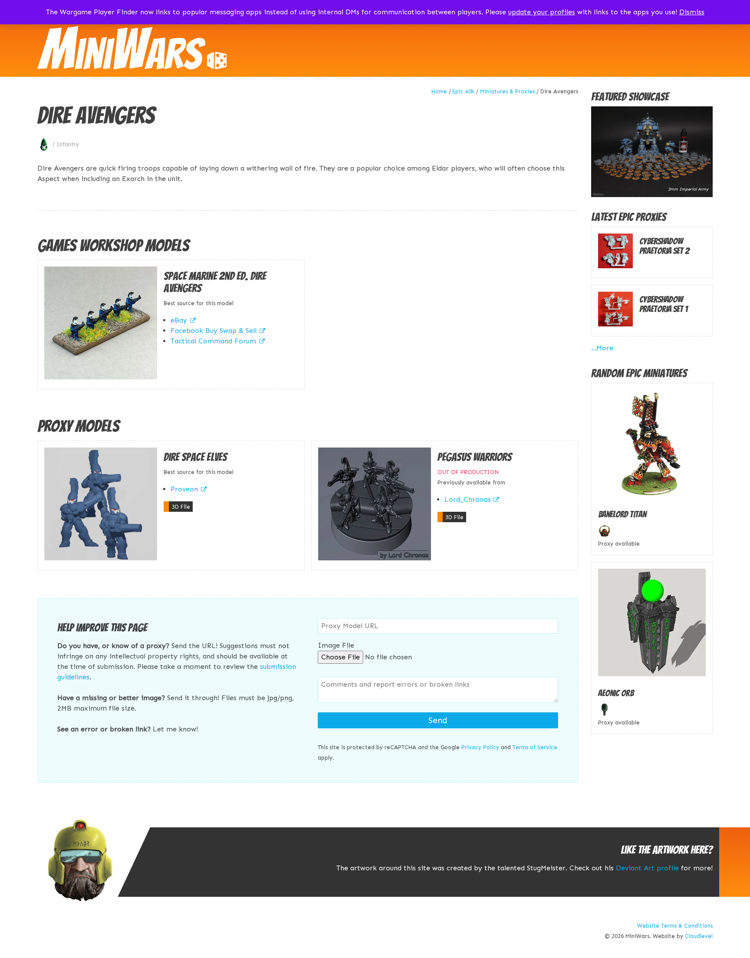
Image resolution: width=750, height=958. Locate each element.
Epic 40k (463, 91)
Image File (336, 645)
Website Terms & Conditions (675, 925)
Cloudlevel (699, 936)
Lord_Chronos (467, 499)
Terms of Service (535, 747)
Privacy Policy (480, 747)
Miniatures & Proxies (507, 91)
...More (602, 348)
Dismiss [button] (691, 12)
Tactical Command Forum (213, 341)
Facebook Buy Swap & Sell (214, 330)
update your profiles (541, 12)
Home (439, 91)
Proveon (184, 489)
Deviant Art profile (647, 868)
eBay (179, 320)
